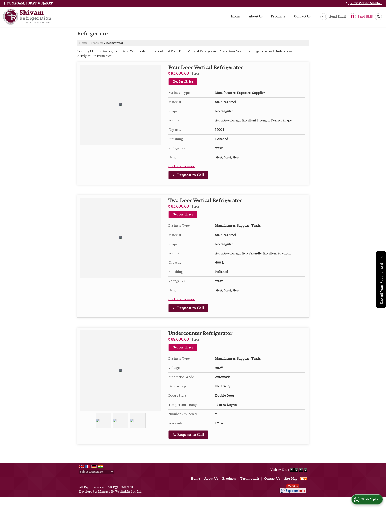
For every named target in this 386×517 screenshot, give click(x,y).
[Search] (377, 16)
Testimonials (250, 478)
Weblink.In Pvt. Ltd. (128, 491)
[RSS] (303, 478)
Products (278, 16)
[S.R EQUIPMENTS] (27, 17)
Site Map (290, 478)
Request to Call (190, 175)
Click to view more (181, 166)
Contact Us (302, 16)
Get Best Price (183, 81)
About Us (256, 16)
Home (236, 16)
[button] (366, 3)
